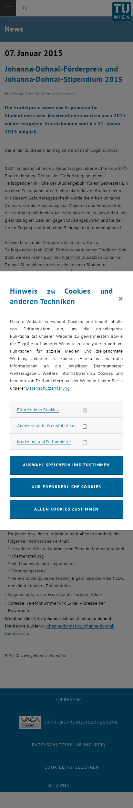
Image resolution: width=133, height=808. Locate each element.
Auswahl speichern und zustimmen (66, 465)
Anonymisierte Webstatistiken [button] (47, 425)
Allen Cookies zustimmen (66, 509)
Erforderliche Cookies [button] (38, 409)
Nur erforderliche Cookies (66, 487)
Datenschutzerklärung (47, 388)
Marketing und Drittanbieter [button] (44, 441)
